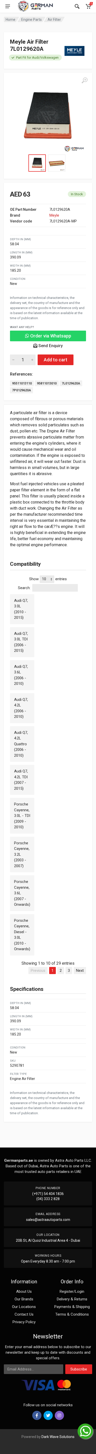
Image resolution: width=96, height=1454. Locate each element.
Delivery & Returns (72, 1299)
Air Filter (54, 20)
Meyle (54, 215)
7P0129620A (21, 390)
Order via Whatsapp (50, 335)
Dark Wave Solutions (57, 1437)
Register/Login (72, 1291)
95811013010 (47, 383)
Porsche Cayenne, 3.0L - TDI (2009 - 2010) (22, 815)
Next (80, 970)
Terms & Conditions (72, 1314)
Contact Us (24, 1314)
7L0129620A (71, 383)
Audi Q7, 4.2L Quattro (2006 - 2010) (21, 744)
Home (10, 20)
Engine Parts (31, 20)
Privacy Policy (24, 1322)
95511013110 (22, 383)
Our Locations (24, 1306)
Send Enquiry (50, 345)
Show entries (48, 579)
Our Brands (24, 1299)
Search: (24, 588)
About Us (24, 1291)
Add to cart (55, 359)
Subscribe (78, 1369)
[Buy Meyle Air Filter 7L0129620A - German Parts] (48, 116)
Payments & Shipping (72, 1306)
